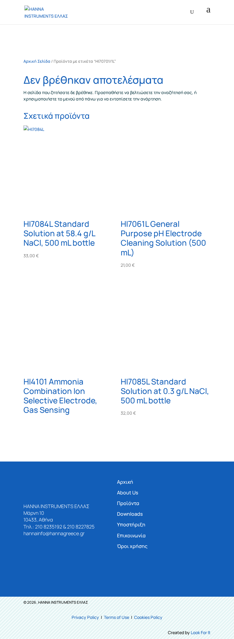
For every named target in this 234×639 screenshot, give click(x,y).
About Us (127, 492)
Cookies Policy (148, 617)
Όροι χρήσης (132, 546)
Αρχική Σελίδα (36, 61)
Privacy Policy (85, 617)
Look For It (201, 632)
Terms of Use (116, 617)
